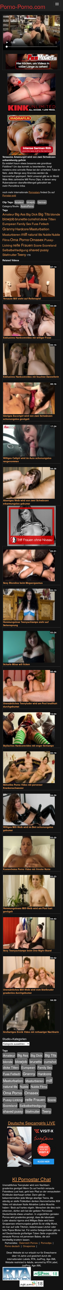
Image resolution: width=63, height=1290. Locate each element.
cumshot (34, 219)
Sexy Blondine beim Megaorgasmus (23, 582)
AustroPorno (27, 206)
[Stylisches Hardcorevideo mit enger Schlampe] (31, 726)
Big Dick (32, 214)
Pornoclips (46, 1242)
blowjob (31, 202)
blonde (55, 214)
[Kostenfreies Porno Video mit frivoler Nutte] (31, 850)
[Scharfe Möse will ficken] (31, 645)
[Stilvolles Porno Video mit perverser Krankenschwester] (31, 765)
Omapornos (29, 1246)
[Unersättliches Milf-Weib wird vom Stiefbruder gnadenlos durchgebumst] (31, 970)
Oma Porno (19, 239)
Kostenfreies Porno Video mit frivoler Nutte (26, 869)
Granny (8, 228)
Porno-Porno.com (22, 6)
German (42, 202)
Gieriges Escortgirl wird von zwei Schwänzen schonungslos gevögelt (27, 417)
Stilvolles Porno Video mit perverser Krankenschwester (22, 786)
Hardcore (22, 229)
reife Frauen (23, 245)
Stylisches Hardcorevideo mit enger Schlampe (28, 745)
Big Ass (20, 214)
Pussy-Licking (13, 1099)
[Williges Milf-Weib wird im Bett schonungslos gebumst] (31, 808)
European (9, 223)
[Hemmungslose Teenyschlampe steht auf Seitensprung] (31, 603)
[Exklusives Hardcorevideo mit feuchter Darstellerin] (31, 357)
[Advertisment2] (31, 135)
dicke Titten (48, 219)
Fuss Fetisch (40, 223)
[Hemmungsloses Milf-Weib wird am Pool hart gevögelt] (31, 889)
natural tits (35, 234)
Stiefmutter (9, 254)
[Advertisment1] (31, 92)
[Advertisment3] (31, 526)
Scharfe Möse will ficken (16, 664)
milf (24, 234)
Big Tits (44, 213)
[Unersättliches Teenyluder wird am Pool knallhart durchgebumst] (31, 684)
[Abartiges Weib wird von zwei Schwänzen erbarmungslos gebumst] (31, 481)
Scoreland (49, 245)
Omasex (37, 239)
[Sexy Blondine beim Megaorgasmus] (31, 564)
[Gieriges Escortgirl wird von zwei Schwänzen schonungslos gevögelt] (31, 397)
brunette (21, 218)
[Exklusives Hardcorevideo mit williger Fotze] (31, 318)
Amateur (19, 202)
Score (38, 245)
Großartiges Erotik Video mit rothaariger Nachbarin (31, 1031)
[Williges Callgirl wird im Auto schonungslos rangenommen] (31, 439)
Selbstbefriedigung (15, 250)
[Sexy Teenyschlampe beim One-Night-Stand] (31, 931)
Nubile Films (39, 1086)
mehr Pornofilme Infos (13, 185)
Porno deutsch (12, 1246)
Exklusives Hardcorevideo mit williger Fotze (27, 337)
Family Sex (24, 224)
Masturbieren (11, 234)
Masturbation (39, 228)
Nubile (47, 234)
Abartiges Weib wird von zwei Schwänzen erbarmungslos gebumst (26, 502)
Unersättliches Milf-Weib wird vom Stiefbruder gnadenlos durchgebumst (28, 991)
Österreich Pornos (28, 1242)
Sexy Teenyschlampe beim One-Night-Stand (27, 950)
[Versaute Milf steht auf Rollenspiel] (31, 279)
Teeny (21, 254)
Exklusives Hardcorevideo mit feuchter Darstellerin (31, 376)
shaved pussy (39, 250)
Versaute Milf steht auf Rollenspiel (22, 298)
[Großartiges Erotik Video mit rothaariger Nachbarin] (31, 1013)
